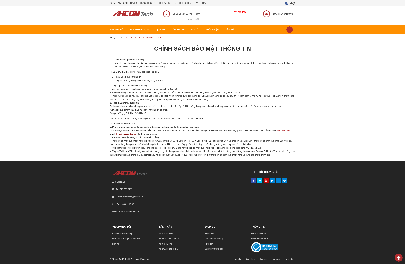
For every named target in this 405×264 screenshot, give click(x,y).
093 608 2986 (240, 12)
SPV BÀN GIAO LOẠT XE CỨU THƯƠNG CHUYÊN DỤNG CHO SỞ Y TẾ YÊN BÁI (158, 3)
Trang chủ (114, 37)
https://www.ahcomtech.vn (168, 63)
